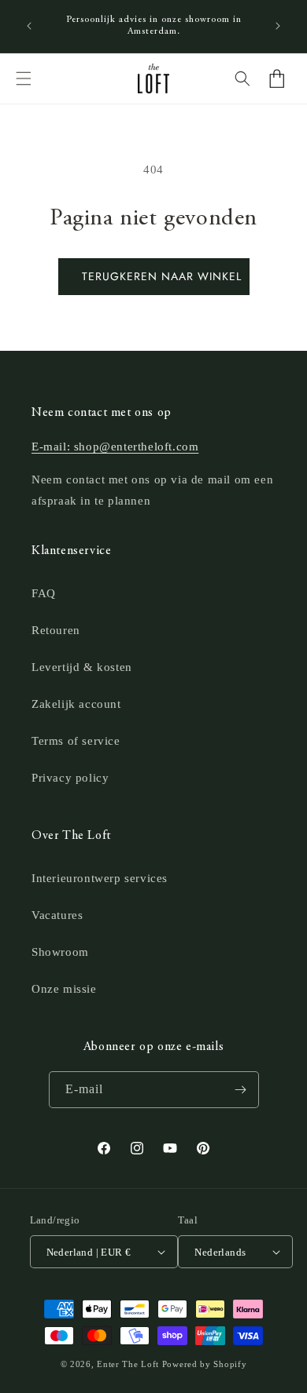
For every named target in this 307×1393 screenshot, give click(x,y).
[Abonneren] (241, 1089)
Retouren (55, 630)
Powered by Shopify (204, 1364)
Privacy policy (70, 777)
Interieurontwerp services (99, 878)
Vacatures (57, 915)
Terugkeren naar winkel (162, 276)
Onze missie (64, 989)
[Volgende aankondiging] (278, 26)
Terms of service (75, 741)
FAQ (43, 593)
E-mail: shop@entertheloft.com (114, 446)
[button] (23, 78)
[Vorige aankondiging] (29, 26)
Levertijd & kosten (81, 667)
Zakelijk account (76, 704)
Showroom (60, 952)
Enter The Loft (128, 1364)
